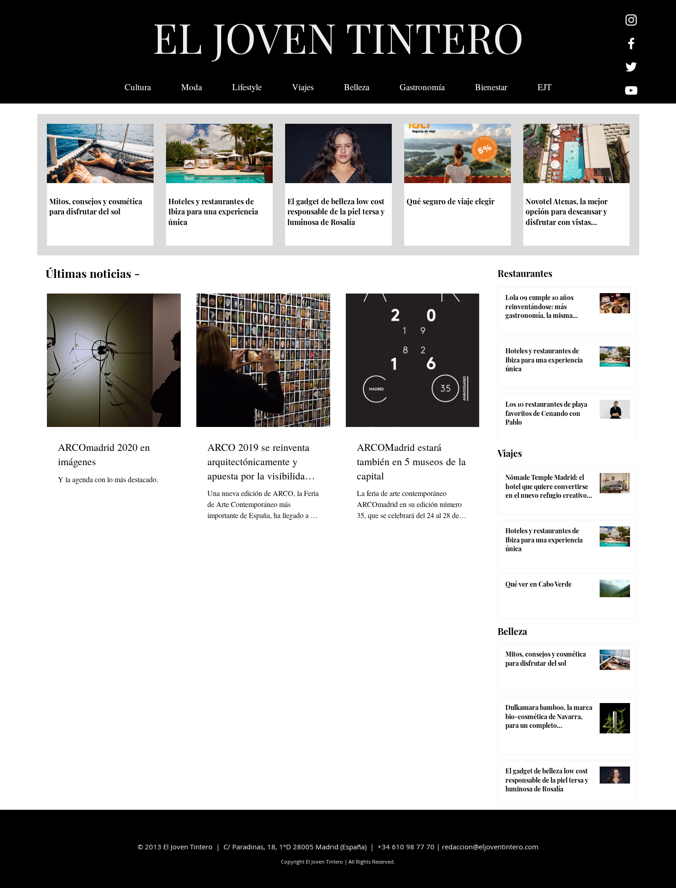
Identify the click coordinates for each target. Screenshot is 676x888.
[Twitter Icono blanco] (631, 67)
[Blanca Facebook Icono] (631, 43)
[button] (544, 87)
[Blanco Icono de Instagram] (631, 20)
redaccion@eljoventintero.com (490, 846)
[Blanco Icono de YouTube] (631, 90)
